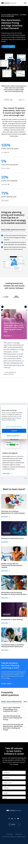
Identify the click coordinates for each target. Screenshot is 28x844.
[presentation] (14, 230)
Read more (7, 336)
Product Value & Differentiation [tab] (11, 701)
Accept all (14, 430)
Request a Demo (8, 46)
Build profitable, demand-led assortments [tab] (13, 229)
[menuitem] (9, 834)
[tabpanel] (14, 253)
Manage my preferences (13, 435)
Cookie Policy (11, 420)
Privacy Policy (9, 834)
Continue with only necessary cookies (14, 426)
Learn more (6, 473)
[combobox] (16, 824)
